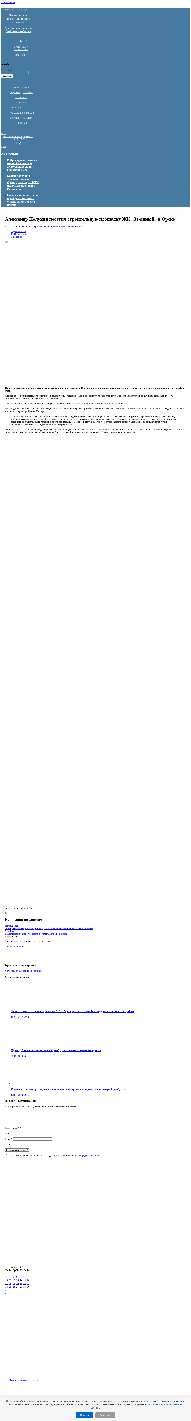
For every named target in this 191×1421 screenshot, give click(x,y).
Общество (15, 93)
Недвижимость (18, 231)
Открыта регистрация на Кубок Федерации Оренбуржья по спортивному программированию (66, 1190)
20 (17, 1283)
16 (28, 1280)
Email (8, 1139)
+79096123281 (18, 139)
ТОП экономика (19, 234)
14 (21, 1280)
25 (10, 1286)
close (3, 133)
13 (17, 1280)
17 (6, 1283)
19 (14, 1283)
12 (14, 1280)
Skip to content (8, 2)
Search (5, 76)
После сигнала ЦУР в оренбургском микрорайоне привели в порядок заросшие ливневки (63, 1217)
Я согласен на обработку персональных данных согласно (54, 1155)
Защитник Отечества (21, 48)
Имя (8, 1133)
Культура (27, 118)
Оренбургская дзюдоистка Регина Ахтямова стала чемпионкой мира (50, 1243)
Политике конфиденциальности (83, 1155)
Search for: (6, 70)
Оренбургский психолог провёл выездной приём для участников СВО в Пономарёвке (61, 1199)
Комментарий (13, 1128)
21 (21, 1283)
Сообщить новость (14, 946)
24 (6, 1286)
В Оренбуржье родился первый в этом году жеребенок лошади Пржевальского (22, 164)
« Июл (8, 1293)
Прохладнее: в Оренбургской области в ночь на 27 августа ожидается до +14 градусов (61, 1225)
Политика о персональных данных (23, 1380)
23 (28, 1283)
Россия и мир (16, 108)
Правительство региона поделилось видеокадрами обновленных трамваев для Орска (60, 1252)
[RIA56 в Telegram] (17, 143)
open (3, 146)
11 (10, 1280)
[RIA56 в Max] (20, 143)
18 (10, 1283)
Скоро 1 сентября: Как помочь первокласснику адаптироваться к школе (52, 1208)
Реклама (35, 1378)
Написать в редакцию (18, 136)
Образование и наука (21, 113)
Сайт (7, 1144)
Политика (28, 93)
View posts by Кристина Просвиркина (24, 971)
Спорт (30, 108)
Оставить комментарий (70, 226)
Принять (84, 1415)
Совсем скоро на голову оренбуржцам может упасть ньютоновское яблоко (22, 199)
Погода (21, 123)
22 (24, 1283)
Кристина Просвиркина (46, 226)
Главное (21, 41)
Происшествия (21, 88)
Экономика (21, 98)
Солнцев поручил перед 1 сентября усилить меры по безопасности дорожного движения (62, 1234)
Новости (21, 55)
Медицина (21, 103)
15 (24, 1280)
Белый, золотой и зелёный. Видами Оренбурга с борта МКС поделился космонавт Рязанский (23, 182)
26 (14, 1286)
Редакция (21, 1378)
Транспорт (15, 118)
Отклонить (105, 1415)
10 (6, 1280)
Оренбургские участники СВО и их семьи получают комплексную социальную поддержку (64, 1261)
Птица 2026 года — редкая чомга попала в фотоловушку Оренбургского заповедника (61, 1181)
